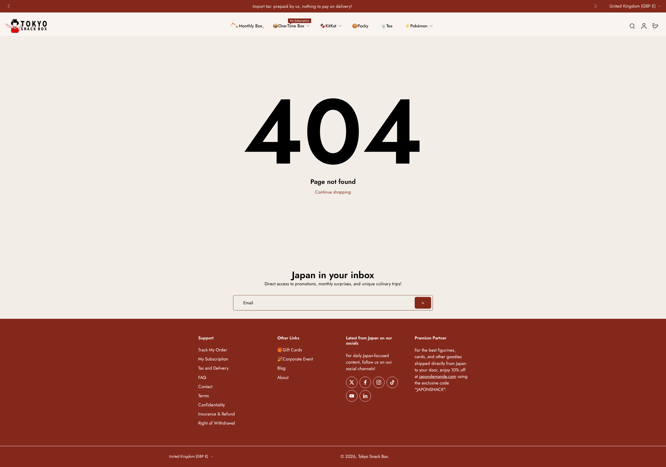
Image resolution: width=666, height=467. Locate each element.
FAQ (202, 378)
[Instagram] (379, 382)
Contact (205, 387)
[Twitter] (351, 382)
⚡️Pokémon (416, 26)
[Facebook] (365, 382)
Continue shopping (333, 192)
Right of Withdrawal (216, 423)
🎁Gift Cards (289, 350)
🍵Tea (386, 26)
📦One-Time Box (288, 26)
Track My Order (212, 350)
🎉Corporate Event (295, 359)
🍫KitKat (328, 26)
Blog (281, 368)
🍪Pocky (360, 26)
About (283, 378)
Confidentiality (211, 405)
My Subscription (213, 359)
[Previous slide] (9, 6)
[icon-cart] (655, 26)
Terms (203, 396)
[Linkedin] (365, 396)
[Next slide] (595, 6)
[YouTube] (351, 396)
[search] (632, 26)
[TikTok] (392, 382)
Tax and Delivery (213, 368)
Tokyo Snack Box (373, 456)
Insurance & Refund (216, 414)
